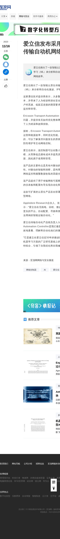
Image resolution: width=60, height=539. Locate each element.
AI (45, 270)
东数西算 (16, 496)
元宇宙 (53, 496)
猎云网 (38, 481)
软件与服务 (38, 16)
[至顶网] (5, 8)
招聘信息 (40, 463)
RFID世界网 (19, 481)
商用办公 (52, 16)
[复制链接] (6, 73)
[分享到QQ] (6, 66)
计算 (3, 16)
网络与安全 (24, 16)
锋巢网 (25, 478)
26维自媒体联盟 (37, 478)
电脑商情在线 (6, 481)
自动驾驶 (26, 496)
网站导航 (16, 463)
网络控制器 (31, 270)
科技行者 (16, 478)
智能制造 (36, 496)
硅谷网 (30, 481)
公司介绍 (28, 463)
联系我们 (4, 463)
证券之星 (51, 478)
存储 (13, 16)
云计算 (45, 496)
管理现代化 (5, 478)
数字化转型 (5, 496)
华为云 (46, 481)
